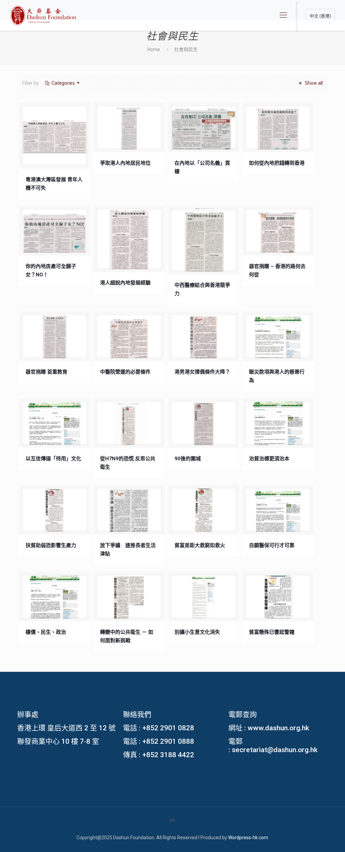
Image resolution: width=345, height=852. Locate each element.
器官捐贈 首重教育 (46, 372)
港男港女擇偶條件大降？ (202, 372)
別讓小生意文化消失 (197, 632)
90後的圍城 (188, 459)
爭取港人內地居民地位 (125, 163)
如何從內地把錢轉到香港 (277, 163)
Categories (63, 83)
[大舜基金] (43, 15)
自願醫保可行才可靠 (271, 545)
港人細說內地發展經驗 (125, 283)
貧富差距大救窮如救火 (200, 545)
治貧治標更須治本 (269, 459)
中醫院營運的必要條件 (125, 372)
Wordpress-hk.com (248, 837)
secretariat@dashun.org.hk (275, 750)
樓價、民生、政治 (46, 632)
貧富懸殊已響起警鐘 (271, 632)
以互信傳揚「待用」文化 (53, 459)
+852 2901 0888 (168, 741)
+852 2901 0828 (168, 728)
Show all (313, 83)
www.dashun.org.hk (278, 728)
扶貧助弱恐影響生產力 (51, 545)
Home (153, 49)
